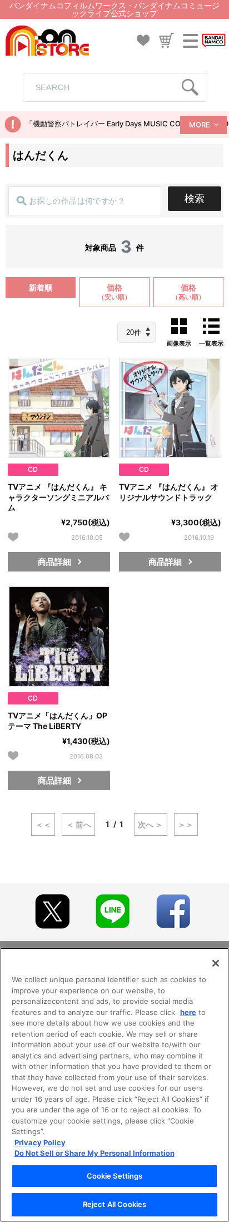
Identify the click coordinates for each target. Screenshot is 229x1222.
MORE (199, 124)
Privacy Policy (40, 1142)
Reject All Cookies (114, 1204)
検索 (195, 198)
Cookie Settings (115, 1175)
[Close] (215, 963)
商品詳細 (54, 561)
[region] (114, 1085)
